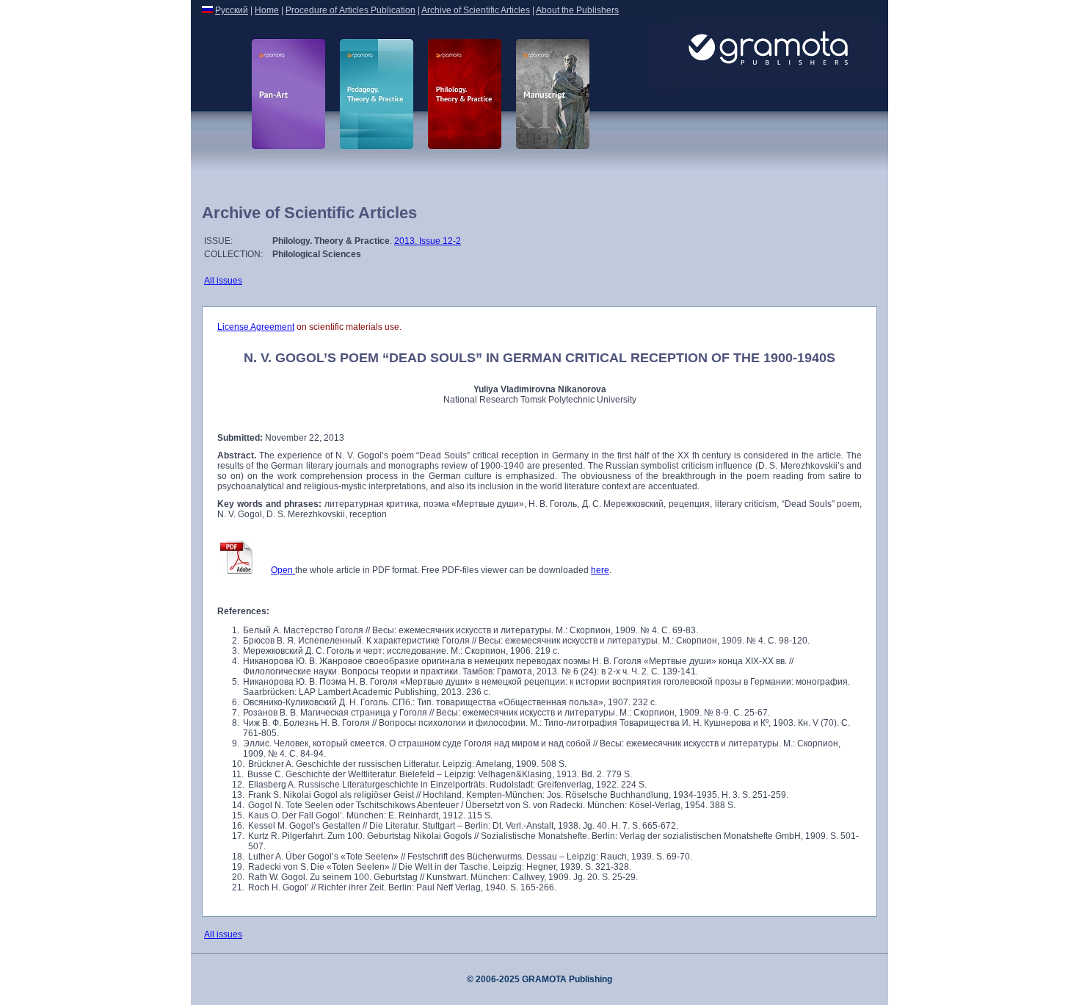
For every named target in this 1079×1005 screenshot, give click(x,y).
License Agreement (255, 327)
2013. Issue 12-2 (427, 241)
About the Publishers (577, 10)
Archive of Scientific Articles (475, 10)
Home (267, 10)
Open (283, 570)
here (600, 570)
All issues (223, 280)
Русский (231, 10)
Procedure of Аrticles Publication (350, 10)
